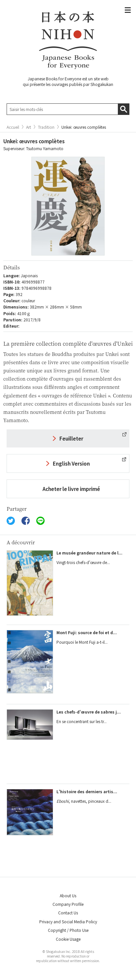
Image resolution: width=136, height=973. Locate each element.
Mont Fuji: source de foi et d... (86, 632)
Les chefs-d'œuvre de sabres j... (88, 712)
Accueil (13, 127)
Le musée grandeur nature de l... (89, 552)
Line (40, 521)
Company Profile (68, 904)
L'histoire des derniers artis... (86, 791)
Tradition (46, 127)
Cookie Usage (68, 939)
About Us (68, 895)
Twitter (11, 521)
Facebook (25, 521)
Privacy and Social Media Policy (68, 921)
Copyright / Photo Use (68, 930)
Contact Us (68, 912)
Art (28, 127)
